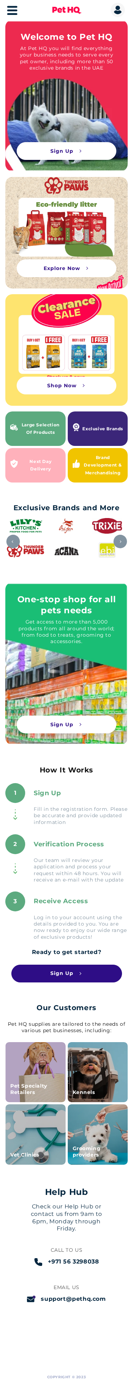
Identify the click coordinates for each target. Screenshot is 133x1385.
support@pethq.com (73, 1298)
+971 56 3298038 (73, 1261)
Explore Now (62, 268)
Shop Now (62, 385)
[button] (4, 13)
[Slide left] (13, 541)
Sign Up (61, 151)
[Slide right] (120, 541)
